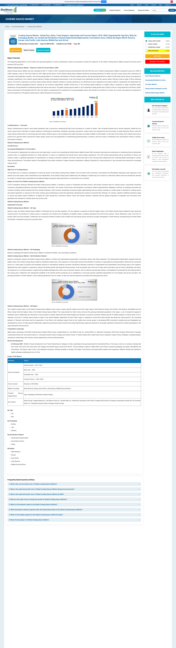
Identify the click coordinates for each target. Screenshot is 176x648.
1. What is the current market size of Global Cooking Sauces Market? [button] (33, 484)
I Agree (104, 1)
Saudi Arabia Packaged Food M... (156, 88)
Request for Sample (157, 61)
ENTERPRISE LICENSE (154, 47)
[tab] (74, 484)
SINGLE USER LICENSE (154, 41)
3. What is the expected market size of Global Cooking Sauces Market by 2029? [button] (36, 494)
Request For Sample (43, 50)
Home (132, 5)
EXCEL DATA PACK (153, 50)
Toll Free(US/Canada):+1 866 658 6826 (17, 5)
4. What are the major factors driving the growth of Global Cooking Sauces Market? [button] (38, 499)
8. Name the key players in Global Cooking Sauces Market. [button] (29, 520)
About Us (139, 5)
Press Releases (129, 10)
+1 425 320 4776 (34, 5)
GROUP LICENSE (152, 44)
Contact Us (167, 5)
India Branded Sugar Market (155, 93)
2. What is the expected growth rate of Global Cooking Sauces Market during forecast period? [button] (41, 489)
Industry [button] (100, 10)
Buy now (157, 56)
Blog (160, 5)
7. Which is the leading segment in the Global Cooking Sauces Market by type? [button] (36, 515)
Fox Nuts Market (151, 84)
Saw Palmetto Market (152, 76)
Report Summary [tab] (16, 50)
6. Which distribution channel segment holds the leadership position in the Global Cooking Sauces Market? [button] (45, 509)
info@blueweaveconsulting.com (74, 5)
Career (146, 5)
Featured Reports (115, 10)
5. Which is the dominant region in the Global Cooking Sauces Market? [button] (33, 504)
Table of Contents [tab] (29, 50)
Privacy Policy (97, 1)
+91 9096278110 (57, 5)
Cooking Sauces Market (34, 26)
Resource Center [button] (143, 10)
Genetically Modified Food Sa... (155, 80)
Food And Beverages (18, 26)
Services (153, 5)
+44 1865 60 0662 (45, 5)
